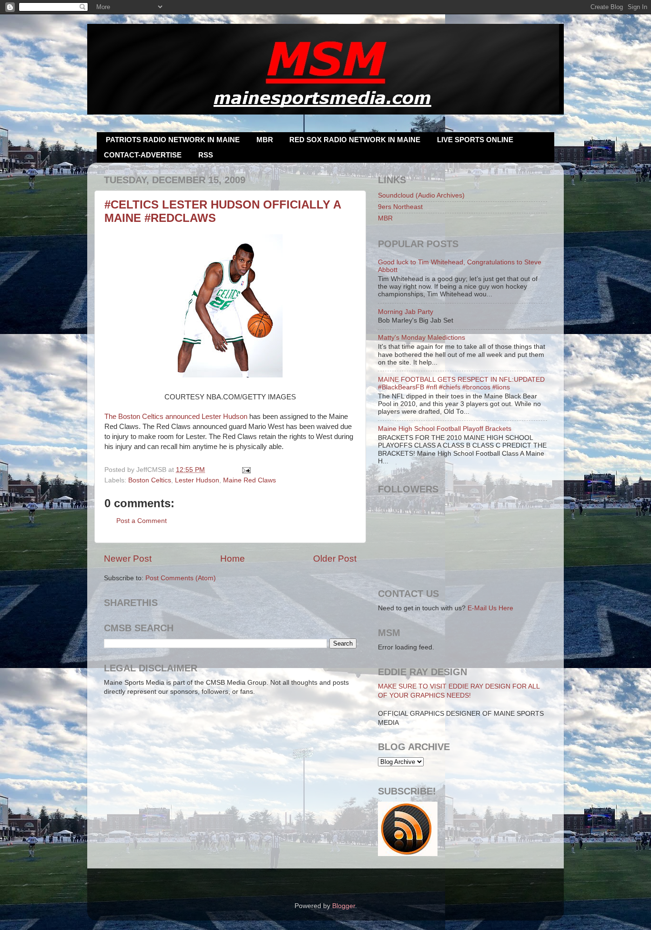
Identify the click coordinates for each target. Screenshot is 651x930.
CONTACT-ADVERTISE (143, 155)
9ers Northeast (400, 206)
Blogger (343, 905)
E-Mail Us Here (490, 608)
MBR (264, 140)
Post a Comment (141, 520)
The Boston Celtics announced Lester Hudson (175, 416)
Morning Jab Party (405, 311)
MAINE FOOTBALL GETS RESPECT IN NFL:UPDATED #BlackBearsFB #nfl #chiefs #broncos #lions (461, 383)
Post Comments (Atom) (180, 578)
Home (232, 559)
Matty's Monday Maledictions (421, 337)
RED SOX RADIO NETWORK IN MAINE (354, 140)
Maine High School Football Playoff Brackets (444, 428)
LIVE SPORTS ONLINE (475, 140)
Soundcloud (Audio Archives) (421, 195)
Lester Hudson (197, 480)
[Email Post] (245, 469)
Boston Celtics (149, 480)
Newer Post (128, 559)
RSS (205, 155)
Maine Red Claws (249, 480)
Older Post (334, 559)
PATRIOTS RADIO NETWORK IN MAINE (173, 140)
